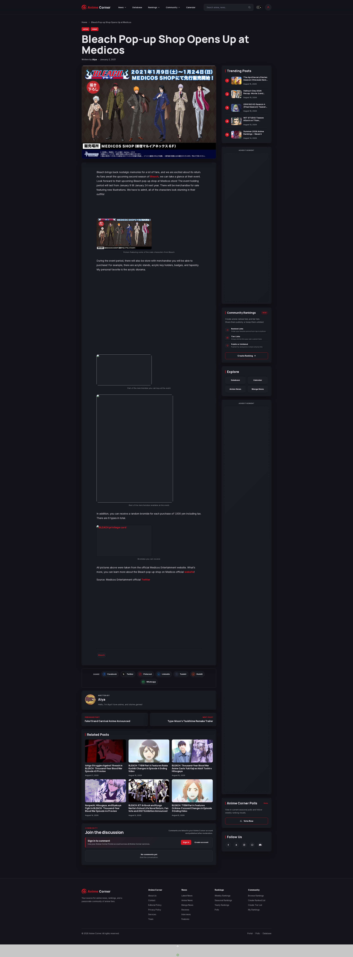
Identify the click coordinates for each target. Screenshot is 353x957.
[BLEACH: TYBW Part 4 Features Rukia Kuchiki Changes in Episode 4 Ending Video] (149, 750)
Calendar (190, 7)
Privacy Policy (154, 910)
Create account (201, 842)
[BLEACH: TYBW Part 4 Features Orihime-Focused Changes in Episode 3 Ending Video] (192, 790)
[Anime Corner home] (96, 7)
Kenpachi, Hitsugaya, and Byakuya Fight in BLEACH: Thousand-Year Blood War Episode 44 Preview (103, 808)
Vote (266, 803)
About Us (152, 895)
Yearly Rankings (222, 905)
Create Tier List (255, 905)
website (189, 571)
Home (84, 22)
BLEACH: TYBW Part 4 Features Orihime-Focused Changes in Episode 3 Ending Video (192, 808)
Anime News (235, 389)
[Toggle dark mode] (259, 7)
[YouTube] (252, 845)
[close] (177, 946)
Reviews (185, 910)
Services (152, 914)
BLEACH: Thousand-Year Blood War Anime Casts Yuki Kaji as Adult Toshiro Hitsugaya (192, 768)
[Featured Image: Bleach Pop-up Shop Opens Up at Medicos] (149, 112)
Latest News (186, 895)
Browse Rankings (256, 895)
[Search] (249, 7)
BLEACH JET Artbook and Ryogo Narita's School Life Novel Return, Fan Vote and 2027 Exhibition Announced (148, 808)
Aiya (94, 59)
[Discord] (260, 845)
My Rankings (254, 910)
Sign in (186, 842)
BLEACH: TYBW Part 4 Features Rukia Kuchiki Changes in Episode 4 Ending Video (148, 768)
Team (150, 919)
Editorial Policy (154, 905)
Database (137, 7)
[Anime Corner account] (268, 7)
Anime (94, 29)
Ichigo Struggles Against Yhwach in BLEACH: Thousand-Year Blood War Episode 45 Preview (103, 768)
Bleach (154, 176)
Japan (85, 29)
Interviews (186, 914)
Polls (217, 910)
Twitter (145, 579)
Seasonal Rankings (223, 900)
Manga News (258, 389)
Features (185, 919)
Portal (250, 933)
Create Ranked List (256, 900)
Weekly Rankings (222, 895)
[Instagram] (244, 845)
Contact (151, 900)
